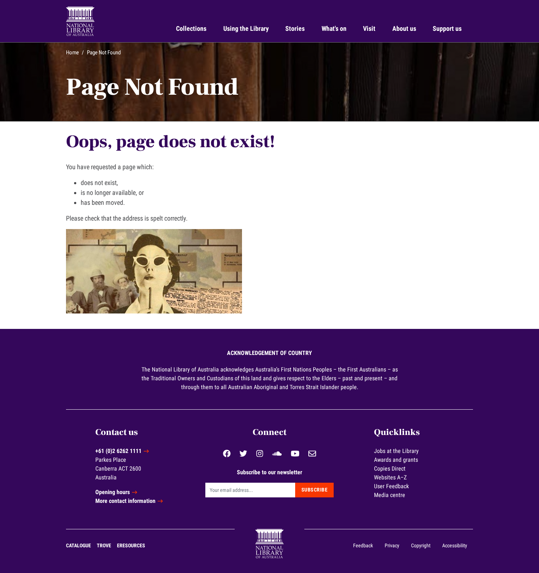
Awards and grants (396, 459)
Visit (369, 28)
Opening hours (112, 492)
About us (404, 28)
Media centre (389, 495)
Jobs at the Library (396, 450)
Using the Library (246, 28)
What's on (334, 28)
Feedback (363, 545)
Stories (295, 28)
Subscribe (314, 490)
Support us (447, 28)
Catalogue (78, 545)
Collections (191, 28)
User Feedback (391, 486)
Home (72, 52)
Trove (104, 545)
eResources (131, 545)
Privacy (392, 545)
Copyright (420, 545)
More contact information (125, 500)
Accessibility (454, 545)
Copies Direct (390, 468)
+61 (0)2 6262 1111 (118, 450)
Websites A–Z (390, 477)
